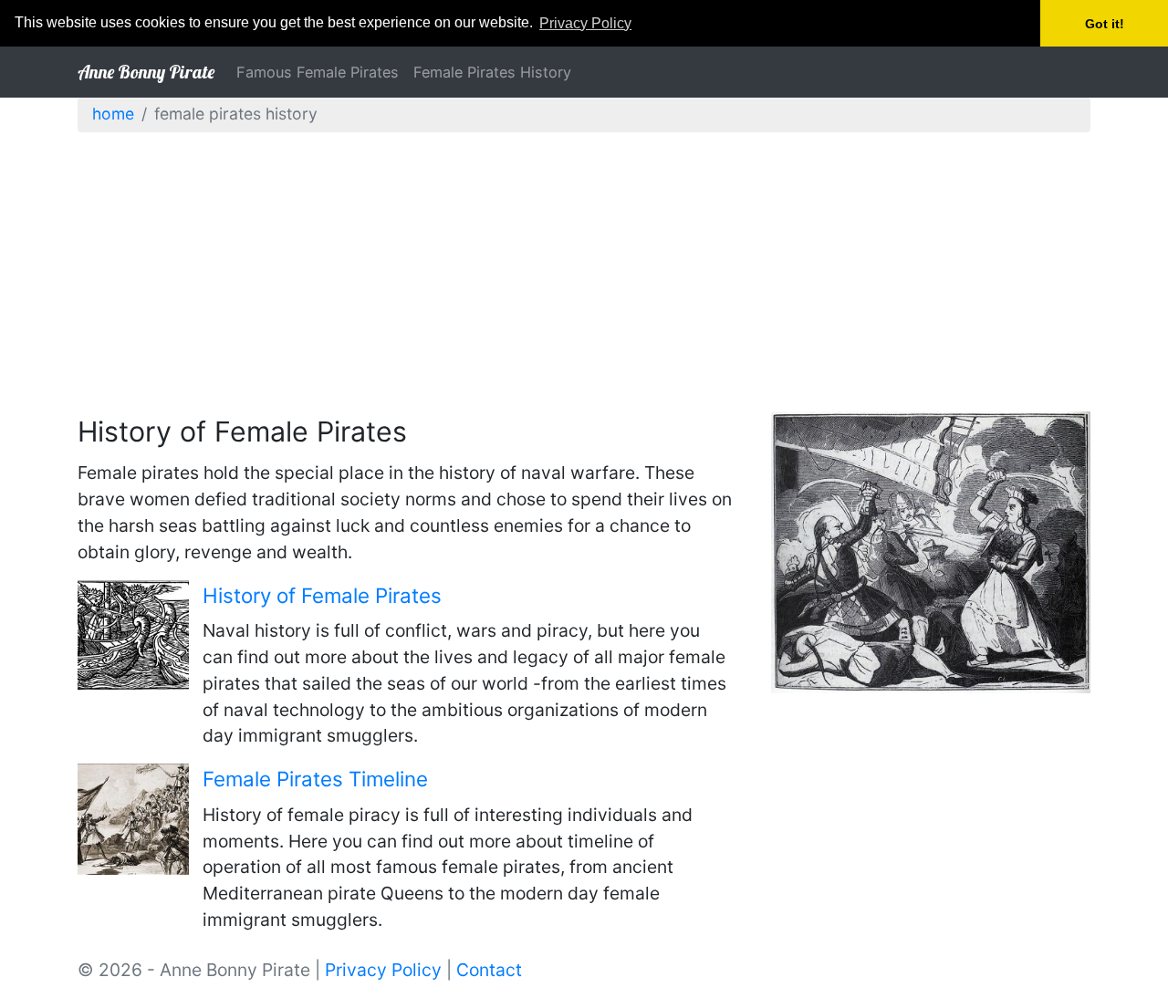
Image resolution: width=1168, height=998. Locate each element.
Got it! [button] (1104, 23)
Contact (489, 970)
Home (113, 113)
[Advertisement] (584, 274)
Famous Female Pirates (317, 72)
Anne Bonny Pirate (146, 71)
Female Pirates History (492, 72)
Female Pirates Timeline (315, 778)
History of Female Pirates (322, 595)
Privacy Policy (383, 970)
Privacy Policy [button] (585, 23)
